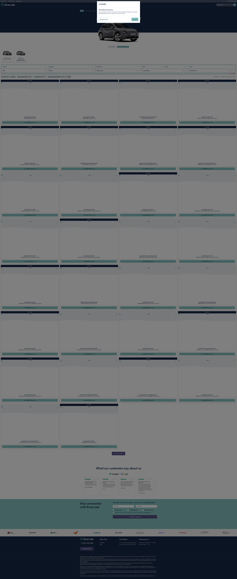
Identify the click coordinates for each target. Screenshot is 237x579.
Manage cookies (103, 19)
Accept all (134, 19)
